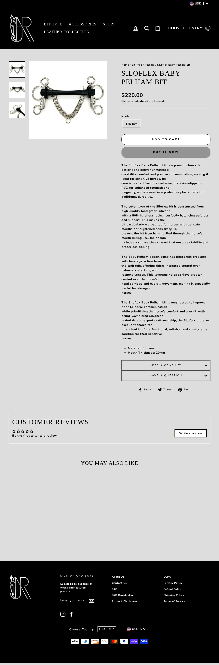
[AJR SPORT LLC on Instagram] (62, 614)
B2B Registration (123, 595)
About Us (118, 576)
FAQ (114, 589)
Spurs (109, 24)
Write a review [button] (190, 433)
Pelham (150, 64)
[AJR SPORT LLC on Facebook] (71, 614)
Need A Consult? (166, 365)
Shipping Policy (174, 595)
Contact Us (119, 583)
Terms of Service (174, 601)
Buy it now (166, 152)
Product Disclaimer (125, 601)
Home (125, 64)
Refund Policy (173, 589)
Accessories (82, 24)
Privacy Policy (173, 583)
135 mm (132, 124)
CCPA (167, 576)
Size (125, 116)
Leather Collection (67, 32)
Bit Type (53, 24)
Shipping (127, 101)
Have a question (165, 375)
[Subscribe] (91, 600)
